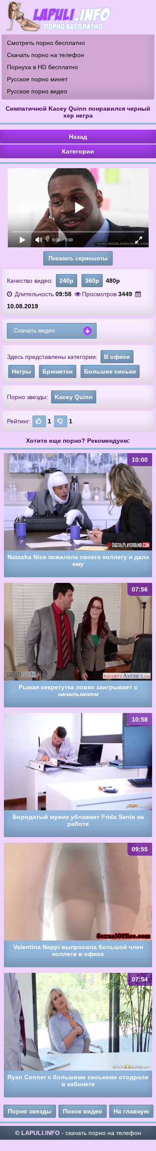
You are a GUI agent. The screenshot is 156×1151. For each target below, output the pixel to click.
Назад (78, 136)
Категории (78, 151)
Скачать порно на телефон (45, 54)
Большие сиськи (110, 371)
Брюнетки (57, 371)
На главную (131, 1111)
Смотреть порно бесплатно (46, 42)
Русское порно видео (37, 91)
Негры (21, 371)
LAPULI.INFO (40, 1132)
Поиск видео (82, 1111)
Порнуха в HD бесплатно (42, 67)
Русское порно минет (37, 79)
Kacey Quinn (74, 396)
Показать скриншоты (78, 258)
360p (92, 280)
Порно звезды (30, 1111)
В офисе (117, 356)
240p (66, 280)
